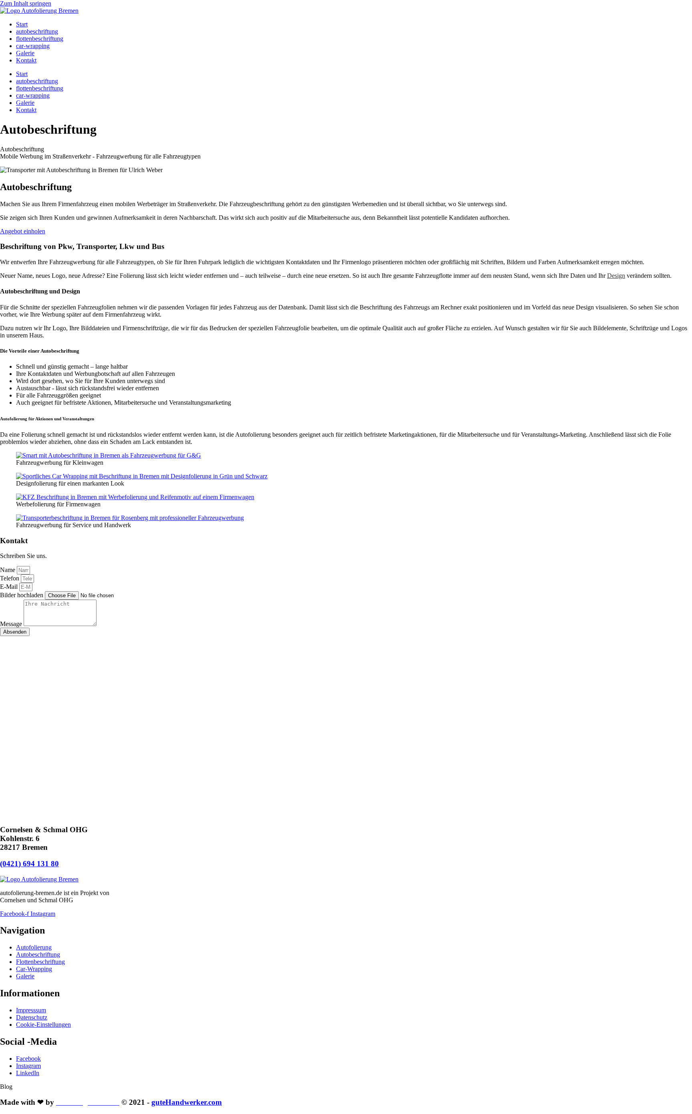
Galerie (25, 53)
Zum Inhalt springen (25, 3)
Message (12, 623)
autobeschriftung (37, 31)
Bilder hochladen (22, 595)
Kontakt (26, 60)
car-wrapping (33, 45)
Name (8, 569)
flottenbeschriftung (39, 38)
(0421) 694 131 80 (29, 863)
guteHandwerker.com (186, 1102)
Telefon (10, 578)
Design (616, 275)
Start (22, 24)
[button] (6, 1086)
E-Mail (9, 586)
